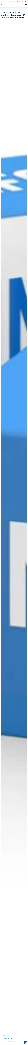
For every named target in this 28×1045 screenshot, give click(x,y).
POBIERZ (12, 1042)
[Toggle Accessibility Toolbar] (25, 1042)
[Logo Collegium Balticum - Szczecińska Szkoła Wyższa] (6, 4)
